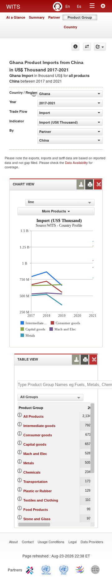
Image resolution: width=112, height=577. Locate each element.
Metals (28, 463)
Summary (36, 17)
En (67, 6)
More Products (54, 211)
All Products (33, 416)
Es (79, 6)
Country (70, 27)
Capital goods (34, 444)
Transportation (35, 482)
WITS (13, 6)
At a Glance (15, 17)
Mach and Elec (35, 454)
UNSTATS (64, 569)
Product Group (80, 17)
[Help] (75, 47)
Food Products (35, 509)
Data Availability (77, 163)
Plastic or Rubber (37, 491)
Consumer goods (37, 435)
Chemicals (31, 472)
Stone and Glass (36, 519)
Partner (54, 17)
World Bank (97, 569)
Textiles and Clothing (40, 500)
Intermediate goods (39, 426)
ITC (31, 569)
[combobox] (50, 397)
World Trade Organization (80, 569)
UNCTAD (47, 569)
